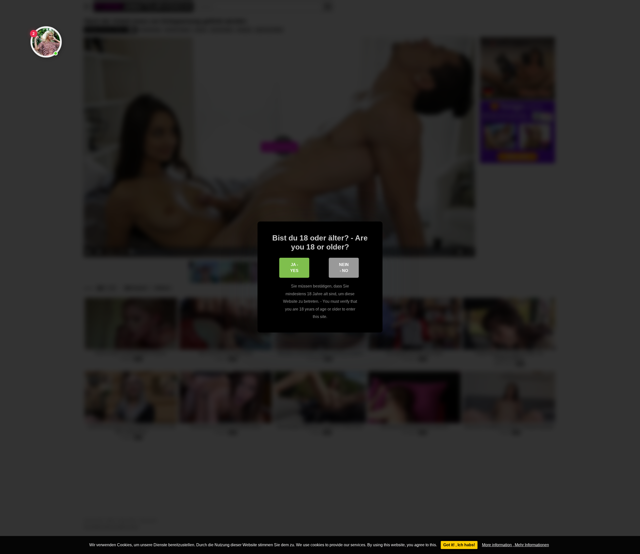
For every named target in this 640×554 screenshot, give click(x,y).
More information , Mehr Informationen (515, 545)
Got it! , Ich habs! (459, 545)
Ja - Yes (294, 267)
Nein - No (344, 267)
